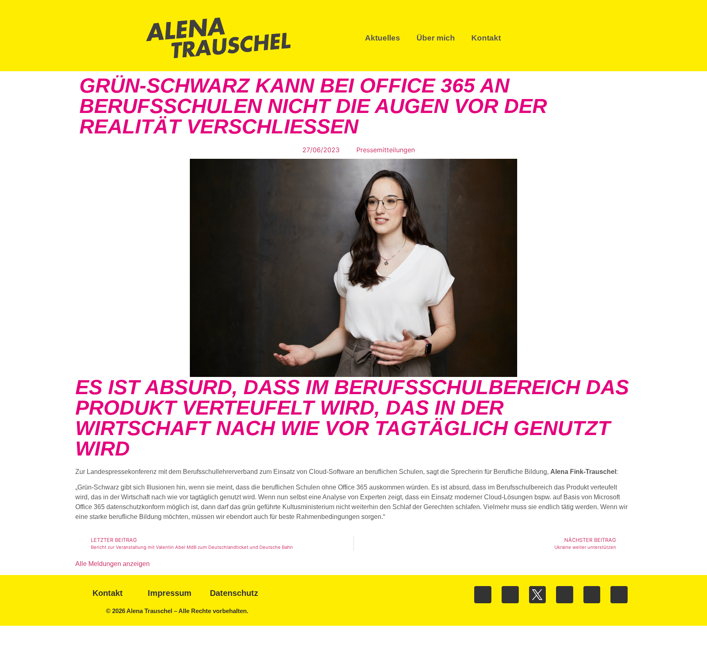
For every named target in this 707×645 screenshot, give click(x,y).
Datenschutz (234, 593)
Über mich (436, 38)
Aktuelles (382, 38)
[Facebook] (482, 594)
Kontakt (486, 38)
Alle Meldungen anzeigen (112, 563)
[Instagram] (510, 594)
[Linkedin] (564, 594)
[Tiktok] (619, 594)
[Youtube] (592, 594)
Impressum (169, 593)
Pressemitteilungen (385, 150)
